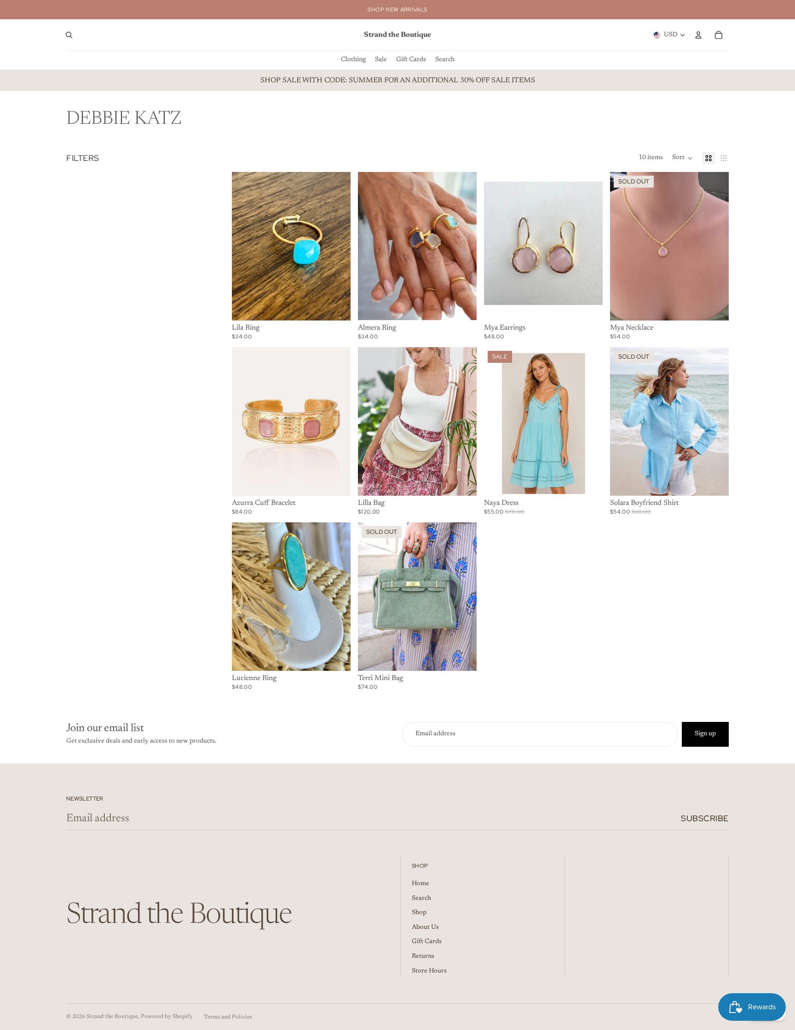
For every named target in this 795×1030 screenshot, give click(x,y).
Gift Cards (427, 941)
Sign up (705, 734)
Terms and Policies (228, 1017)
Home (420, 884)
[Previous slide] (498, 246)
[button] (682, 158)
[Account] (698, 35)
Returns (423, 956)
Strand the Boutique (112, 1016)
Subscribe (705, 818)
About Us (425, 927)
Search (421, 898)
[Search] (69, 35)
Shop (419, 913)
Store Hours (429, 971)
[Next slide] (589, 246)
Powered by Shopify (167, 1016)
